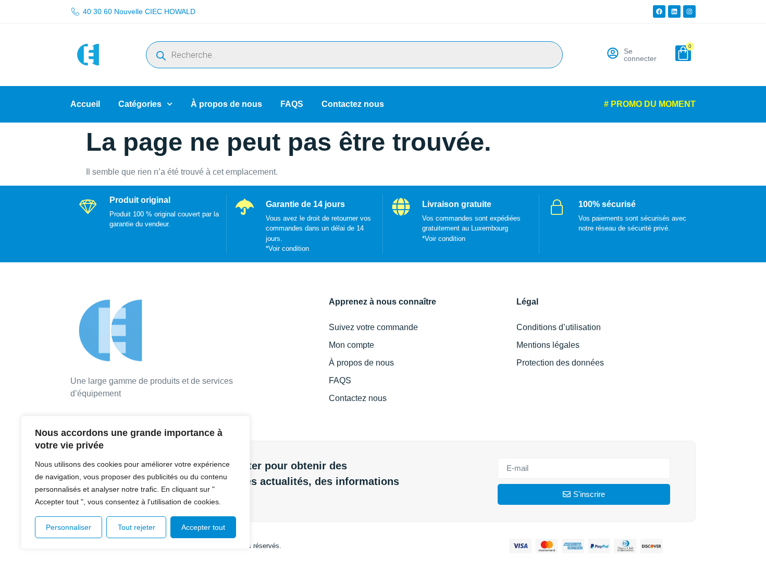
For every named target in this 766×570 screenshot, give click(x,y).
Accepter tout (203, 527)
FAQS (291, 104)
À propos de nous (226, 104)
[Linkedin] (674, 11)
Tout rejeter (136, 527)
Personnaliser (68, 527)
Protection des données (560, 362)
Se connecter (640, 55)
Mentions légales (547, 345)
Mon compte (351, 345)
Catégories (140, 104)
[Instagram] (689, 11)
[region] (135, 482)
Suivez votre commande (373, 327)
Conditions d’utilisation (558, 327)
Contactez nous (353, 104)
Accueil (85, 104)
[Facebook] (659, 11)
